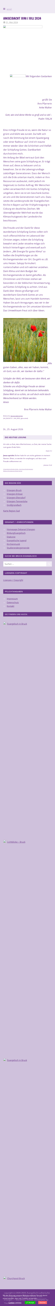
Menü (9, 9)
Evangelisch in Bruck (17, 623)
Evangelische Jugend (16, 540)
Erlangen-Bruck (14, 490)
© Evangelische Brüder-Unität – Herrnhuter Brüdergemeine (18, 469)
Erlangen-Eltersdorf (16, 497)
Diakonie (11, 536)
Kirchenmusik (13, 544)
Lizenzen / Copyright (13, 580)
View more (42, 1298)
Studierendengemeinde (18, 547)
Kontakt (10, 606)
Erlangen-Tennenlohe (17, 501)
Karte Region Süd (11, 510)
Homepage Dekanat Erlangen (21, 529)
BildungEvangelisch (16, 533)
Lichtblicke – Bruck (16, 841)
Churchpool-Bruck (16, 1278)
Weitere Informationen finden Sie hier (12, 471)
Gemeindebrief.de (17, 416)
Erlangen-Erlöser (15, 493)
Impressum (12, 598)
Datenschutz (13, 602)
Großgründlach (14, 505)
